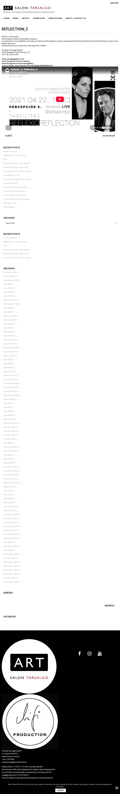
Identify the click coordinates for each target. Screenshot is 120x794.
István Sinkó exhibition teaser (16, 199)
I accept (60, 790)
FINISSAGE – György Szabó (15, 155)
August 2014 (9, 486)
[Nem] (116, 788)
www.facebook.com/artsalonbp (16, 61)
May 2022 (8, 363)
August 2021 (9, 399)
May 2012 (8, 542)
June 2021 (8, 407)
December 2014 (10, 471)
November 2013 (10, 518)
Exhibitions (39, 18)
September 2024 (11, 304)
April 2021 (8, 415)
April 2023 (8, 332)
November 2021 (10, 387)
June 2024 (8, 308)
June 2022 (8, 359)
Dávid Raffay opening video (16, 187)
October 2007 (10, 558)
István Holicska (10, 151)
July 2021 (7, 403)
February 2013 (10, 530)
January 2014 (9, 510)
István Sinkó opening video (15, 195)
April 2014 (8, 498)
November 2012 (10, 534)
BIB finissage (9, 207)
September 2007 (11, 562)
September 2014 (11, 482)
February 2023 (10, 339)
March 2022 (9, 371)
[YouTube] (99, 653)
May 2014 (8, 494)
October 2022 (10, 351)
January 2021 (9, 427)
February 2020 (10, 431)
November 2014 (10, 475)
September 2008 (11, 554)
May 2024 (8, 312)
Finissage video (10, 203)
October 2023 (10, 320)
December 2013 (10, 514)
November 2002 (10, 574)
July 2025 (7, 284)
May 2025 (8, 292)
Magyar (114, 3)
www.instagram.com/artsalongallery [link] (18, 63)
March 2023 (9, 336)
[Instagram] (89, 653)
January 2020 (9, 435)
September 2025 (11, 280)
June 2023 (8, 324)
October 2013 (10, 522)
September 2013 (11, 526)
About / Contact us (76, 18)
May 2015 (8, 455)
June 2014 (8, 490)
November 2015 (10, 447)
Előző (8, 136)
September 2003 (11, 570)
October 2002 (10, 578)
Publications (55, 18)
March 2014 (9, 502)
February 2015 (10, 467)
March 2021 (9, 419)
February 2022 (10, 375)
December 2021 (10, 383)
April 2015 (8, 459)
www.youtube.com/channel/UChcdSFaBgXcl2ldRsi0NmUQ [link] (27, 65)
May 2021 (8, 411)
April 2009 (8, 550)
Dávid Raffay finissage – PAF (16, 167)
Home (6, 18)
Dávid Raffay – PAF (12, 175)
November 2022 (10, 347)
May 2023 (8, 328)
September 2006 (11, 566)
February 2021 (10, 423)
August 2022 (9, 355)
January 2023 (9, 343)
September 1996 (11, 582)
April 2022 (8, 367)
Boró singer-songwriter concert (17, 179)
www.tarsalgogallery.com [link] (13, 59)
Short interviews (11, 183)
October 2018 (10, 439)
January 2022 (9, 379)
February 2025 (10, 300)
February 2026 (10, 272)
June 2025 (8, 288)
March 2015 (9, 463)
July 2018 (7, 443)
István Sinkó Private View (15, 191)
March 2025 (9, 296)
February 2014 (10, 506)
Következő (109, 136)
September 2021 (11, 395)
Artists (26, 18)
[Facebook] (79, 653)
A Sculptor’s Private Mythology (17, 171)
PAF (5, 159)
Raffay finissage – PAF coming (16, 163)
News (15, 18)
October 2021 (10, 391)
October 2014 (10, 478)
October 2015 (10, 451)
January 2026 (9, 276)
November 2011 (10, 546)
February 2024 (10, 316)
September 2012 (11, 538)
